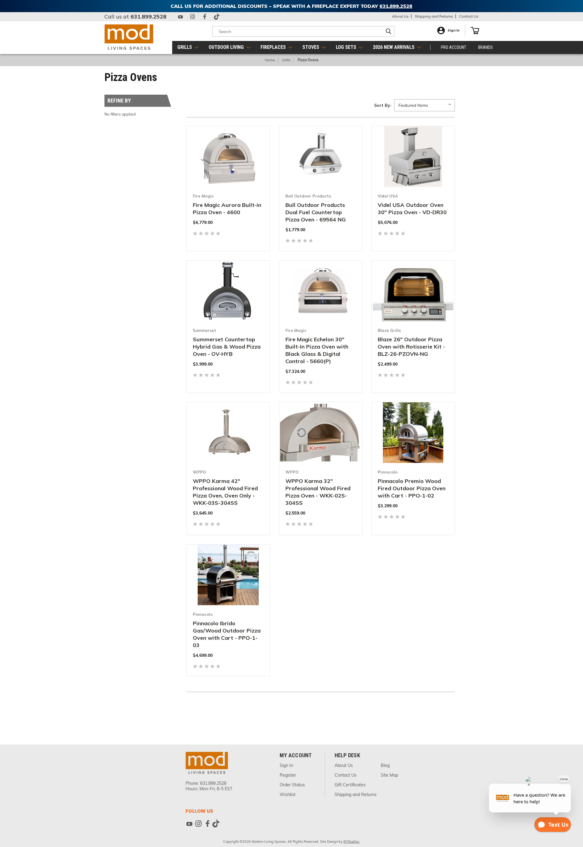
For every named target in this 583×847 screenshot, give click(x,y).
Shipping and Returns (434, 16)
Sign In (453, 30)
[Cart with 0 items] (475, 30)
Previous (570, 812)
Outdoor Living (227, 47)
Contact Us (469, 16)
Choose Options (228, 189)
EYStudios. (351, 841)
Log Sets (346, 47)
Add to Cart (320, 189)
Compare (225, 175)
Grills (185, 47)
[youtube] (180, 16)
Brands (485, 47)
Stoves (311, 47)
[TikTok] (217, 16)
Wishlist (287, 794)
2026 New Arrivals (394, 47)
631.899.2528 (148, 16)
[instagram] (192, 16)
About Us (400, 16)
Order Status (292, 785)
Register (288, 775)
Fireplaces (274, 47)
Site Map (389, 775)
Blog (385, 765)
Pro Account (453, 47)
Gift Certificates (350, 785)
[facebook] (205, 16)
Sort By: (382, 105)
